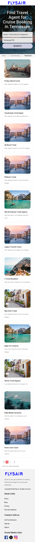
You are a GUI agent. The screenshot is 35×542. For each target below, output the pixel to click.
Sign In (6, 527)
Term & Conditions (10, 510)
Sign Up (6, 523)
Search (17, 46)
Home (4, 55)
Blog (5, 502)
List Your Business (10, 520)
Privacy (6, 506)
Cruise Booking (15, 55)
